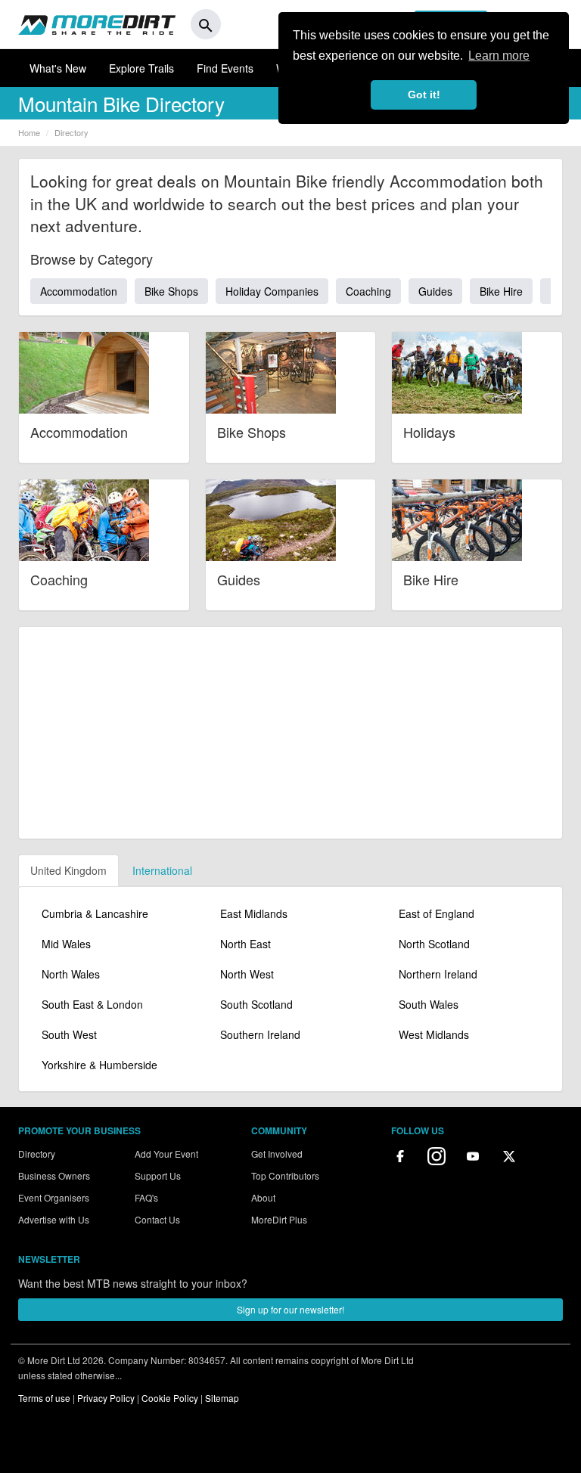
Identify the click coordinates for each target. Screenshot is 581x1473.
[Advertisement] (290, 733)
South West (69, 1034)
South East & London (92, 1004)
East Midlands (253, 913)
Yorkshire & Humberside (99, 1064)
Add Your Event (166, 1153)
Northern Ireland (438, 973)
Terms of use (44, 1397)
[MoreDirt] (97, 24)
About (263, 1197)
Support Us (158, 1175)
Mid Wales (66, 943)
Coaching (368, 291)
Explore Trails (141, 68)
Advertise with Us (53, 1219)
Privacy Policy (106, 1397)
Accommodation (78, 291)
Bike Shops (171, 291)
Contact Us (157, 1219)
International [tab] (162, 870)
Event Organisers (53, 1197)
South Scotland (256, 1004)
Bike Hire (501, 291)
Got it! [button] (424, 94)
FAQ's (146, 1197)
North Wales (71, 973)
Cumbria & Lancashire (95, 913)
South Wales (428, 1004)
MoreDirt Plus (279, 1219)
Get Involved (277, 1153)
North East (245, 943)
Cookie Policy (169, 1397)
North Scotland (434, 943)
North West (247, 973)
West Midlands (434, 1034)
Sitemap (222, 1397)
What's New (58, 68)
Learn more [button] (499, 55)
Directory (36, 1153)
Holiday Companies (271, 291)
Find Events (225, 68)
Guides (435, 291)
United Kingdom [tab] (68, 870)
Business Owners (54, 1175)
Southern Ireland (260, 1034)
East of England (436, 913)
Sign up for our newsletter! (290, 1309)
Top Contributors (285, 1175)
